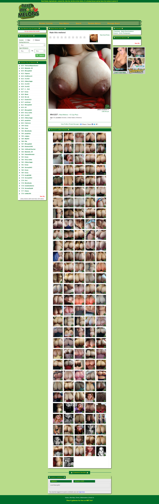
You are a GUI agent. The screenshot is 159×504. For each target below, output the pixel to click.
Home (67, 497)
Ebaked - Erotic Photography (121, 33)
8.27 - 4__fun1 (25, 89)
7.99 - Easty (24, 125)
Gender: (21, 40)
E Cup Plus (74, 115)
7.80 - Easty (24, 170)
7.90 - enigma (25, 136)
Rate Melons (64, 23)
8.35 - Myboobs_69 (27, 68)
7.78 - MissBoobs (26, 183)
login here (82, 492)
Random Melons (94, 23)
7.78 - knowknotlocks (27, 186)
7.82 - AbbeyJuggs (27, 162)
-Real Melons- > (64, 115)
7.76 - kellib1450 (26, 193)
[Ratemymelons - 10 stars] (84, 37)
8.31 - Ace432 (25, 84)
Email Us (91, 497)
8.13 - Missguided (26, 105)
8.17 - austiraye (26, 102)
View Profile (64, 124)
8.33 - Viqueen (25, 73)
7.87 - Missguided (26, 144)
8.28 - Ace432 (25, 86)
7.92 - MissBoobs (26, 131)
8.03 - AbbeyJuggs (27, 118)
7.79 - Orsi (24, 180)
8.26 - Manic (24, 94)
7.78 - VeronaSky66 (27, 188)
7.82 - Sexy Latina (26, 159)
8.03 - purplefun (26, 120)
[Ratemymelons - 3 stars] (58, 37)
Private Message (74, 124)
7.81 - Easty (24, 165)
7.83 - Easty (24, 157)
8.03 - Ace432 (25, 115)
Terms (77, 497)
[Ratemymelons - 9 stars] (81, 37)
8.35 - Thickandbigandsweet (29, 65)
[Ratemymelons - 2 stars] (54, 37)
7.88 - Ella (24, 141)
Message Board (113, 23)
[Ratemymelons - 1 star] (50, 37)
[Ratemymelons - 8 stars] (77, 37)
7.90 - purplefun (26, 133)
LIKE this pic (105, 111)
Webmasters (84, 497)
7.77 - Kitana (25, 191)
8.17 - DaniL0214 (26, 99)
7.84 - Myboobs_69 (27, 152)
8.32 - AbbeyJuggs (27, 81)
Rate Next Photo (105, 35)
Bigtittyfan (54, 481)
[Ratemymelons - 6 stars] (69, 37)
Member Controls (46, 23)
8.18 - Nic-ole (25, 97)
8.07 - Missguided (26, 110)
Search (78, 23)
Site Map (72, 497)
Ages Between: (23, 48)
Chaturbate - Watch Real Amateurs (123, 31)
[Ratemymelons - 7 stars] (73, 37)
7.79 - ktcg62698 (26, 175)
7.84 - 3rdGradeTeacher (28, 149)
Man (28, 40)
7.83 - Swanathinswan (27, 154)
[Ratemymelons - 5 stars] (65, 37)
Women (37, 40)
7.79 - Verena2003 (26, 178)
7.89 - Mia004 (25, 139)
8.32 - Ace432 (25, 78)
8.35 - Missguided (26, 71)
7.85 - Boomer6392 (27, 146)
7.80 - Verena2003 (26, 167)
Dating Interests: (24, 42)
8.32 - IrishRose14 (26, 76)
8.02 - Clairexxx (26, 123)
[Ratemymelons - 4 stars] (62, 37)
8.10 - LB (23, 107)
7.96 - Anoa (24, 128)
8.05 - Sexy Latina (26, 112)
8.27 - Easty (24, 92)
